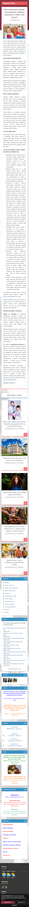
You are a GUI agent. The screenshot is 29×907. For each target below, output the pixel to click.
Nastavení (14, 905)
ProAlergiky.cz (22, 53)
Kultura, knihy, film (9, 585)
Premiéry (7, 609)
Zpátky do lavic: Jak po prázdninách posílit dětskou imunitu (14, 562)
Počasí (24, 871)
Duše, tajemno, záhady (10, 596)
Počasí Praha (14, 727)
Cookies (7, 612)
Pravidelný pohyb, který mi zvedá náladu (13, 641)
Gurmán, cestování (9, 604)
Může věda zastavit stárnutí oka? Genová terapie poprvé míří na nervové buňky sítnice (14, 424)
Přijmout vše (8, 902)
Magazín (7, 582)
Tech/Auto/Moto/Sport (10, 606)
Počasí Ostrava (14, 739)
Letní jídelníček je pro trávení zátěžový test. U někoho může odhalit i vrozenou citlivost (14, 529)
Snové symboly (8, 598)
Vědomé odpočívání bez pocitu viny (11, 648)
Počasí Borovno (14, 744)
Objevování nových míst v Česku (11, 645)
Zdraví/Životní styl (15, 20)
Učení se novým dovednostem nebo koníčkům (14, 651)
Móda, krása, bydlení (10, 590)
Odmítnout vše (21, 902)
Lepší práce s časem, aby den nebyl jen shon (14, 660)
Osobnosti (7, 593)
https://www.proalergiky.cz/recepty (11, 296)
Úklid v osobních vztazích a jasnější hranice (13, 638)
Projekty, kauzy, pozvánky (11, 588)
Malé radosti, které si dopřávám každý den (13, 663)
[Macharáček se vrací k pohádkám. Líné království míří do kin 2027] (5, 680)
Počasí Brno (14, 734)
